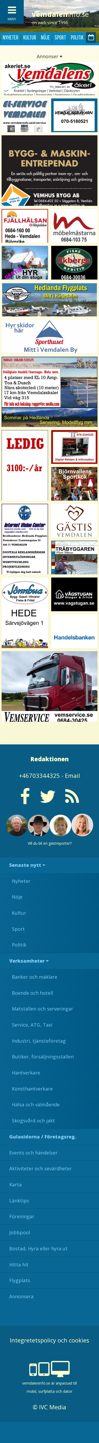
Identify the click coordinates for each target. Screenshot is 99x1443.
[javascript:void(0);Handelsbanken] (74, 631)
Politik (77, 37)
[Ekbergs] (74, 263)
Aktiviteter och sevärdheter (40, 1168)
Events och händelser (33, 1153)
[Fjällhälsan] (24, 226)
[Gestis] (74, 521)
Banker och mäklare (34, 977)
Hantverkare (26, 1072)
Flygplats (19, 1280)
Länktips (19, 1200)
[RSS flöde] (72, 800)
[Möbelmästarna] (74, 226)
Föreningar (21, 1216)
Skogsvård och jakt (33, 1120)
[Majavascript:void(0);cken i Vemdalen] (24, 465)
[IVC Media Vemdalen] (74, 447)
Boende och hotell (32, 993)
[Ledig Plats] (24, 612)
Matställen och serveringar (42, 1009)
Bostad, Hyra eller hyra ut (38, 1248)
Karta (15, 1184)
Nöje (45, 37)
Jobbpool (19, 1232)
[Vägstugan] (74, 594)
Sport (60, 37)
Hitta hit (19, 1264)
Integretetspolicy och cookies (49, 1340)
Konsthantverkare (32, 1089)
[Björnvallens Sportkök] (74, 484)
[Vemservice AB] (49, 686)
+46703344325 (39, 775)
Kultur (29, 37)
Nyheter (10, 37)
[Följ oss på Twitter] (48, 800)
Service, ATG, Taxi (32, 1025)
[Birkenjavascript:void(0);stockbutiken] (49, 336)
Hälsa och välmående (36, 1104)
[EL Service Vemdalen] (24, 115)
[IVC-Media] (24, 539)
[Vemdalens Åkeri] (49, 78)
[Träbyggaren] (74, 557)
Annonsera (21, 1296)
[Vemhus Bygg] (49, 170)
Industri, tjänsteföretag (39, 1041)
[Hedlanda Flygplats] (49, 299)
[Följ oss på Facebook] (25, 800)
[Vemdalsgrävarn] (74, 115)
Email (72, 775)
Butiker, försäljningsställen (43, 1056)
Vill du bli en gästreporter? (50, 843)
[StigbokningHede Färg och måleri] (24, 263)
